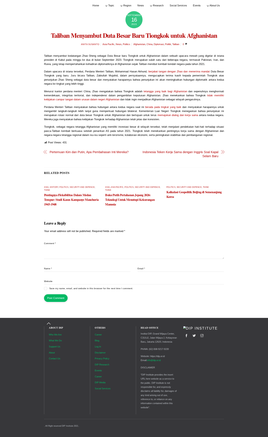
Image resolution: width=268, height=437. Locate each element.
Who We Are (55, 334)
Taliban (175, 44)
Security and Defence (82, 187)
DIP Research (102, 364)
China (149, 44)
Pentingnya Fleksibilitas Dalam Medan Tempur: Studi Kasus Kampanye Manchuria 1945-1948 (71, 200)
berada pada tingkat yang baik (163, 107)
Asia (46, 187)
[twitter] (194, 335)
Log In (98, 346)
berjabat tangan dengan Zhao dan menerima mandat (179, 71)
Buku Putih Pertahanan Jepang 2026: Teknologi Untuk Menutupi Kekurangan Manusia (129, 200)
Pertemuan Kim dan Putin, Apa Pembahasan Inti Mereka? (89, 152)
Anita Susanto (90, 44)
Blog (97, 340)
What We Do (55, 340)
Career (98, 334)
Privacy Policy (102, 358)
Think (47, 190)
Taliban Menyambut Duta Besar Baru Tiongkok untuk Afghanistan (134, 35)
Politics (126, 44)
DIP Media (100, 382)
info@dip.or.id (154, 360)
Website (48, 281)
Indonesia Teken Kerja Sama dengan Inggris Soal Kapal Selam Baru (180, 154)
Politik (168, 44)
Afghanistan (139, 44)
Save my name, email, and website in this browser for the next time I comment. (91, 288)
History (54, 187)
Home (95, 5)
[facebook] (186, 335)
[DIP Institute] (200, 328)
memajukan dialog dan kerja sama (178, 115)
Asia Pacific (108, 44)
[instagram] (202, 335)
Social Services (178, 5)
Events (197, 5)
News (140, 5)
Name (48, 268)
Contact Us (54, 358)
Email (141, 268)
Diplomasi (159, 44)
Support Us (54, 346)
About (52, 352)
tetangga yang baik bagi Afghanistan (165, 91)
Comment (50, 243)
